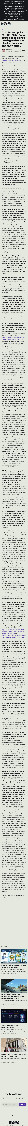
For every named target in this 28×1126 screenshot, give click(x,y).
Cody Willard (9, 49)
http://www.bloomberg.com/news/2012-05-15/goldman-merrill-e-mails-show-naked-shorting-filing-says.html (14, 631)
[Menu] (26, 23)
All (2, 29)
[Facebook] (15, 1115)
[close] (26, 11)
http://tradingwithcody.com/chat (11, 60)
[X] (12, 1115)
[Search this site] (23, 23)
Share (23, 50)
